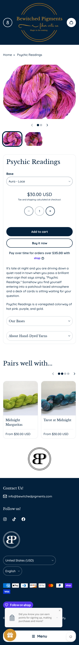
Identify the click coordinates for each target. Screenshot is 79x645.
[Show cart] (71, 22)
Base (9, 174)
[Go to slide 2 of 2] (34, 139)
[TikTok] (14, 519)
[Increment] (50, 211)
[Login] (7, 22)
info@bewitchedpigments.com (30, 496)
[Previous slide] (31, 125)
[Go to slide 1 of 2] (12, 139)
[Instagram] (5, 519)
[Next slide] (47, 125)
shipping (31, 199)
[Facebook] (23, 519)
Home (7, 55)
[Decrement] (28, 211)
